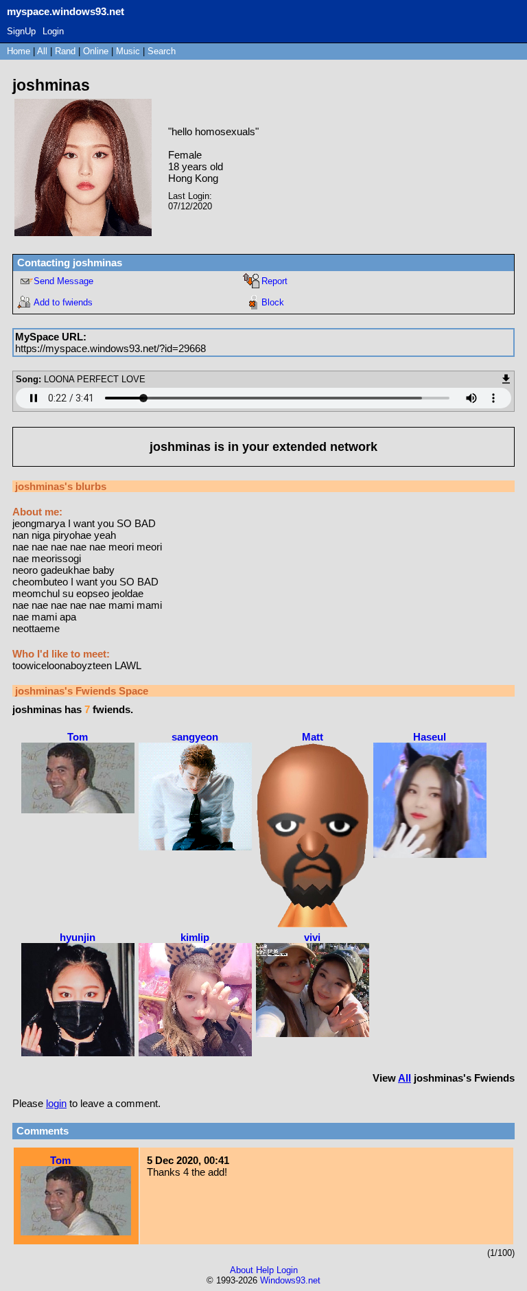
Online (95, 51)
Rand (65, 51)
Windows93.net (290, 1280)
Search (162, 51)
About (241, 1270)
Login (53, 31)
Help (265, 1270)
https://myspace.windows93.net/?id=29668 (110, 348)
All (43, 51)
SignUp (21, 31)
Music (128, 51)
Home (18, 51)
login (56, 1103)
